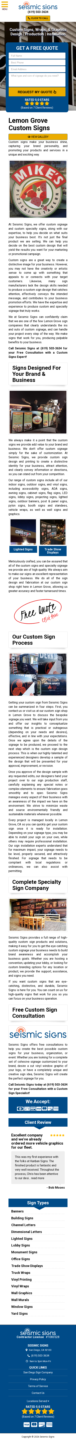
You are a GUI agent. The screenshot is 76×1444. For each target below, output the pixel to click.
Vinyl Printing (21, 1279)
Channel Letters (23, 1225)
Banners (17, 1211)
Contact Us (38, 1392)
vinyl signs (60, 484)
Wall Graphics (21, 1293)
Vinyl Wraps (20, 1286)
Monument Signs (24, 1252)
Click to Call (39, 18)
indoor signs (16, 484)
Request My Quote (35, 92)
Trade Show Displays (27, 1266)
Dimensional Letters (26, 1232)
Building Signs (22, 1218)
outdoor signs (36, 484)
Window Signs (22, 1307)
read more (37, 1178)
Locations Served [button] (37, 1401)
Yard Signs (19, 1313)
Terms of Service (38, 1386)
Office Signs (20, 1259)
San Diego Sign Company (38, 1372)
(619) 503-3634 (38, 12)
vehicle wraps (17, 510)
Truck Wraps (20, 1273)
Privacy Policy (38, 1379)
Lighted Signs (21, 1239)
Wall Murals (20, 1300)
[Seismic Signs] (38, 1331)
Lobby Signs (20, 1245)
